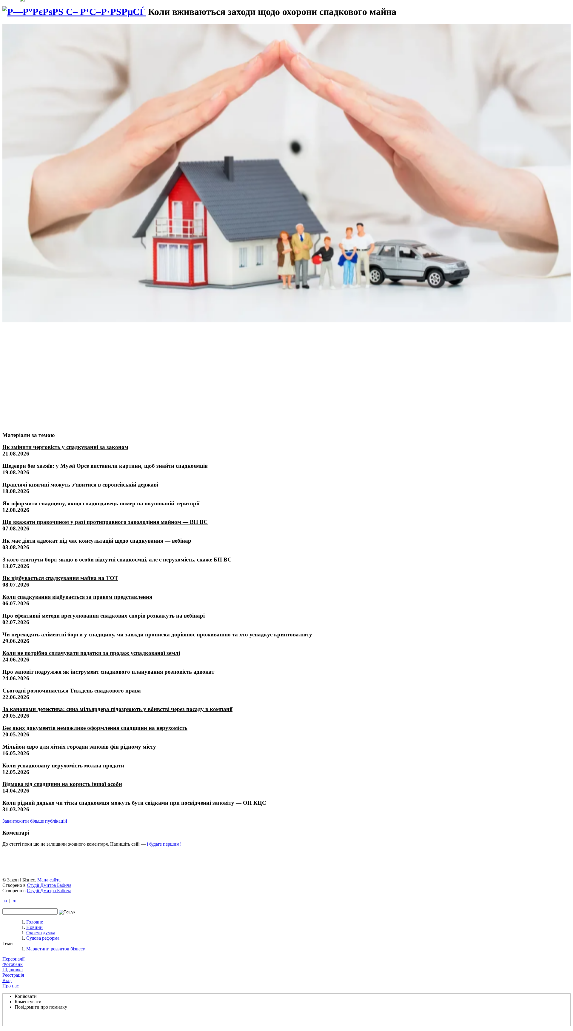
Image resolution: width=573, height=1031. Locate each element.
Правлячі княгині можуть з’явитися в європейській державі (80, 484)
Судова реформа (42, 938)
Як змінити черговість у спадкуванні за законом (65, 447)
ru (14, 900)
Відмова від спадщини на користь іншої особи (62, 784)
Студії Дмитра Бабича (49, 885)
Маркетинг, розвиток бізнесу (55, 948)
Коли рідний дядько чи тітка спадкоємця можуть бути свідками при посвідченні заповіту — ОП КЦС (134, 803)
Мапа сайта (49, 879)
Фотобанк (12, 964)
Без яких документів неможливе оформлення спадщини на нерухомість (94, 728)
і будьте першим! (164, 844)
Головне (34, 921)
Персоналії (13, 958)
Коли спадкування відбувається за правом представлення (77, 597)
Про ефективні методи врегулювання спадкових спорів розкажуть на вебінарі (103, 616)
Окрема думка (40, 932)
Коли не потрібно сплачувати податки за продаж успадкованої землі (91, 653)
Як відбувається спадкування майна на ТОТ (60, 578)
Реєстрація (13, 975)
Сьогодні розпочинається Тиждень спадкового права (71, 690)
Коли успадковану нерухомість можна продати (63, 765)
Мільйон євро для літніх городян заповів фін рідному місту (79, 747)
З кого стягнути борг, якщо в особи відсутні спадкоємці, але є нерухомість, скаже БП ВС (117, 559)
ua (4, 900)
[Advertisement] (46, 381)
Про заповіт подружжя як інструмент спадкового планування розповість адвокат (108, 672)
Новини (34, 927)
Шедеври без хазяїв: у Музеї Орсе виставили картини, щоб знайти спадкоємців (105, 466)
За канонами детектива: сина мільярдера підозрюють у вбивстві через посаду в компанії (117, 709)
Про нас (10, 985)
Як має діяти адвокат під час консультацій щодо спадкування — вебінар (96, 541)
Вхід (7, 980)
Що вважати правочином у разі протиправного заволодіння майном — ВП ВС (105, 522)
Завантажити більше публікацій (34, 821)
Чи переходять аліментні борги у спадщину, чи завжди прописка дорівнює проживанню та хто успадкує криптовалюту (157, 634)
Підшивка (12, 969)
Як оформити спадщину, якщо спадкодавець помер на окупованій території (100, 503)
